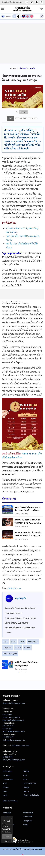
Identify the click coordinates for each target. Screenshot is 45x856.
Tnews (25, 824)
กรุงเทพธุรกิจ (27, 816)
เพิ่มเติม (8, 832)
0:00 (7, 17)
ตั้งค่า (7, 841)
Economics (7, 771)
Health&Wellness (29, 783)
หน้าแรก (13, 68)
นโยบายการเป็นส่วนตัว (31, 795)
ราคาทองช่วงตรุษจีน (10, 653)
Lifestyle (26, 787)
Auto (25, 779)
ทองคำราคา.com (14, 588)
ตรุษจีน (22, 641)
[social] (26, 2)
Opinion (26, 791)
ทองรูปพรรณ (7, 647)
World (5, 783)
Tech (25, 775)
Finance (26, 771)
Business (23, 68)
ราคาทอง (27, 647)
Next (39, 665)
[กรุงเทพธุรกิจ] (22, 8)
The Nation (7, 812)
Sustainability (8, 779)
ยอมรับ (6, 836)
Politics (5, 787)
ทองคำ (13, 641)
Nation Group (28, 812)
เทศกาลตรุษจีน (33, 641)
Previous (5, 665)
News (5, 791)
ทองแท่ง (18, 647)
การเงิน (32, 68)
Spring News (27, 820)
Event (5, 795)
